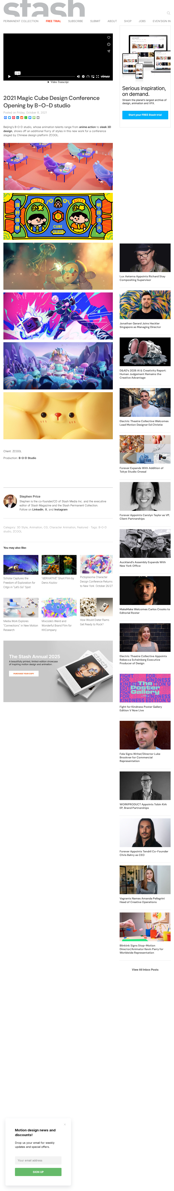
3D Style (22, 527)
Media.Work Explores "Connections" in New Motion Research (20, 625)
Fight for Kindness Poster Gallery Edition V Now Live (141, 708)
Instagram (60, 509)
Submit (95, 21)
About (112, 21)
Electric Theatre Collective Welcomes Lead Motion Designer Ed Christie (144, 423)
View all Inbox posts (145, 969)
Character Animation (62, 527)
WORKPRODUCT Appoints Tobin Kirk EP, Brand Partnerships (143, 806)
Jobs (142, 21)
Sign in (166, 21)
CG (46, 527)
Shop (128, 21)
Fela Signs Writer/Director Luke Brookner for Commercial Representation (140, 757)
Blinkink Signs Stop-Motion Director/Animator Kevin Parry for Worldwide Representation (141, 949)
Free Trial (53, 21)
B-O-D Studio (27, 458)
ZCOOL (17, 531)
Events (158, 21)
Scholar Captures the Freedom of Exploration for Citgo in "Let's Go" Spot (19, 582)
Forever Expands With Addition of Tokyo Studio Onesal (141, 469)
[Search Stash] (168, 13)
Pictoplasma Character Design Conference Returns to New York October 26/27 (96, 581)
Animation (35, 527)
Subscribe (75, 21)
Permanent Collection (20, 21)
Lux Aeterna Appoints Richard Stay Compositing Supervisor (142, 278)
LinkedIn (37, 509)
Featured (82, 527)
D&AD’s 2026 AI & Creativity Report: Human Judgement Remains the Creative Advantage (143, 374)
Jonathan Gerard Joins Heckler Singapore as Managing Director (140, 325)
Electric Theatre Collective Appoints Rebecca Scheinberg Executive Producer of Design (143, 659)
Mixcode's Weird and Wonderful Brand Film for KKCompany (57, 625)
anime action (87, 127)
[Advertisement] (145, 187)
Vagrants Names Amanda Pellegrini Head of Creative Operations (142, 900)
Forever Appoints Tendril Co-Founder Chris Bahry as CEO (144, 853)
